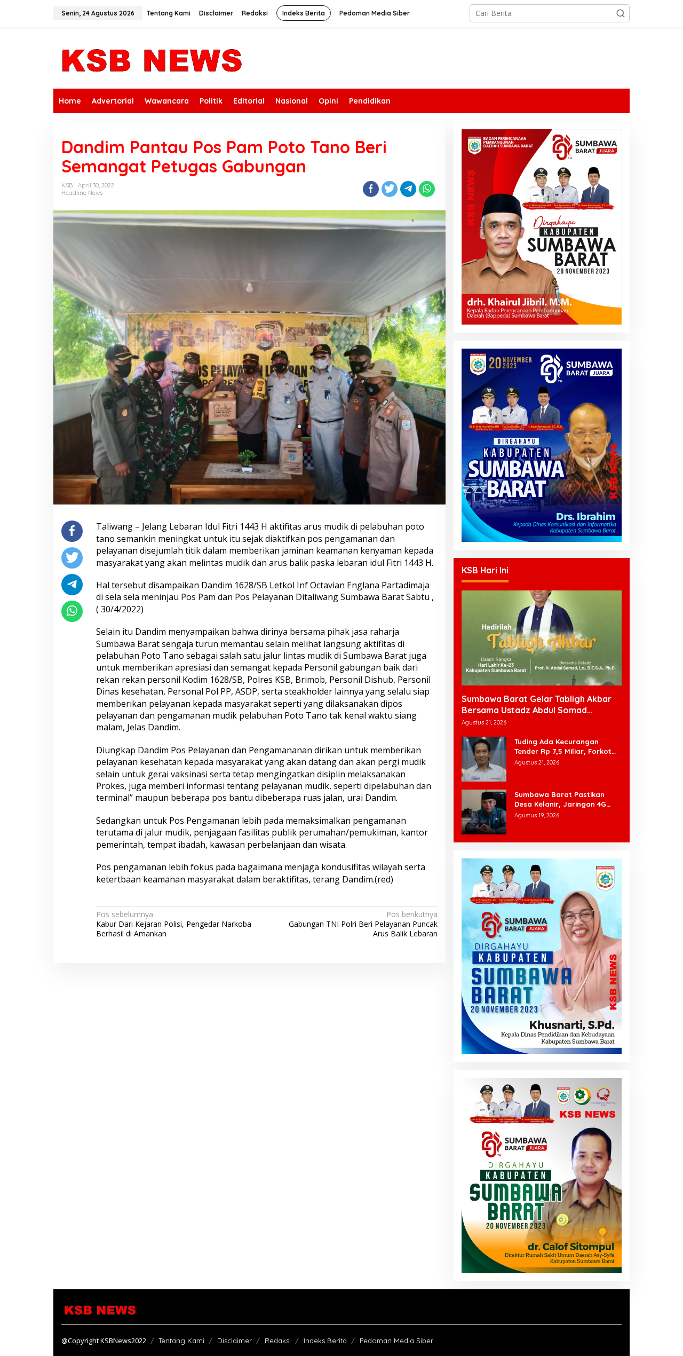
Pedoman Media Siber (396, 1340)
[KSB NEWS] (150, 57)
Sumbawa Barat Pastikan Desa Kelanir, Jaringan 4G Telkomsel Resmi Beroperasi (564, 799)
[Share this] (371, 189)
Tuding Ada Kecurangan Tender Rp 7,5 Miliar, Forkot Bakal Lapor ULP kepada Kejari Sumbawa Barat (562, 746)
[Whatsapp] (427, 189)
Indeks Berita (325, 1340)
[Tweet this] (390, 189)
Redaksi (278, 1340)
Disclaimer (234, 1340)
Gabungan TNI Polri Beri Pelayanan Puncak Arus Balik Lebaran (363, 924)
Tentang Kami (181, 1340)
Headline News (81, 192)
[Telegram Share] (408, 189)
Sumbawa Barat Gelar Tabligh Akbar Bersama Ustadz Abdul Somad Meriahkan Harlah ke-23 (536, 704)
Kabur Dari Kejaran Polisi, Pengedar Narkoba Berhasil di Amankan (173, 924)
